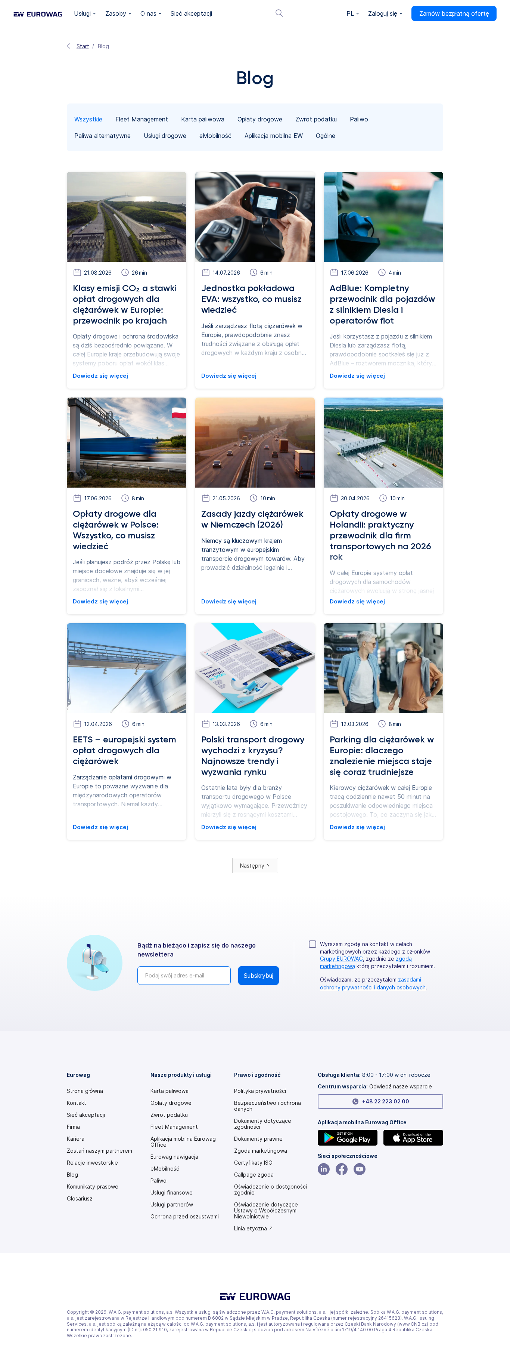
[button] (85, 13)
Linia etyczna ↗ (253, 1229)
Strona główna (85, 1091)
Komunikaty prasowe (92, 1187)
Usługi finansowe (171, 1193)
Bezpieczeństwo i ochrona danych (267, 1106)
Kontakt (76, 1103)
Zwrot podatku (169, 1115)
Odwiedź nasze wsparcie (400, 1086)
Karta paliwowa (169, 1091)
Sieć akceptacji (86, 1115)
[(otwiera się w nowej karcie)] (347, 1138)
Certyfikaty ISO (253, 1163)
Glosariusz (80, 1199)
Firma (73, 1127)
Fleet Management (174, 1127)
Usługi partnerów (171, 1205)
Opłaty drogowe (171, 1103)
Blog (72, 1175)
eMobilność (164, 1169)
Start (83, 46)
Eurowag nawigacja (174, 1157)
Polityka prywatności (260, 1091)
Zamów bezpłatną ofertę (454, 13)
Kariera (75, 1139)
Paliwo (158, 1181)
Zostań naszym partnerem (99, 1151)
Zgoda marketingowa (260, 1151)
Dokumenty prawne (258, 1139)
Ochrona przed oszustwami (184, 1217)
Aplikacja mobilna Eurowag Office (183, 1142)
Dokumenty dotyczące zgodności (262, 1124)
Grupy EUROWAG (341, 958)
